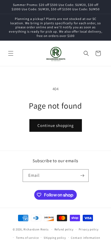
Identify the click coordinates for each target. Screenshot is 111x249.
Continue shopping (55, 125)
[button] (11, 53)
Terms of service (27, 238)
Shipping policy (55, 238)
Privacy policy (89, 229)
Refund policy (64, 229)
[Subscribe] (82, 175)
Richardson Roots (35, 229)
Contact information (85, 238)
